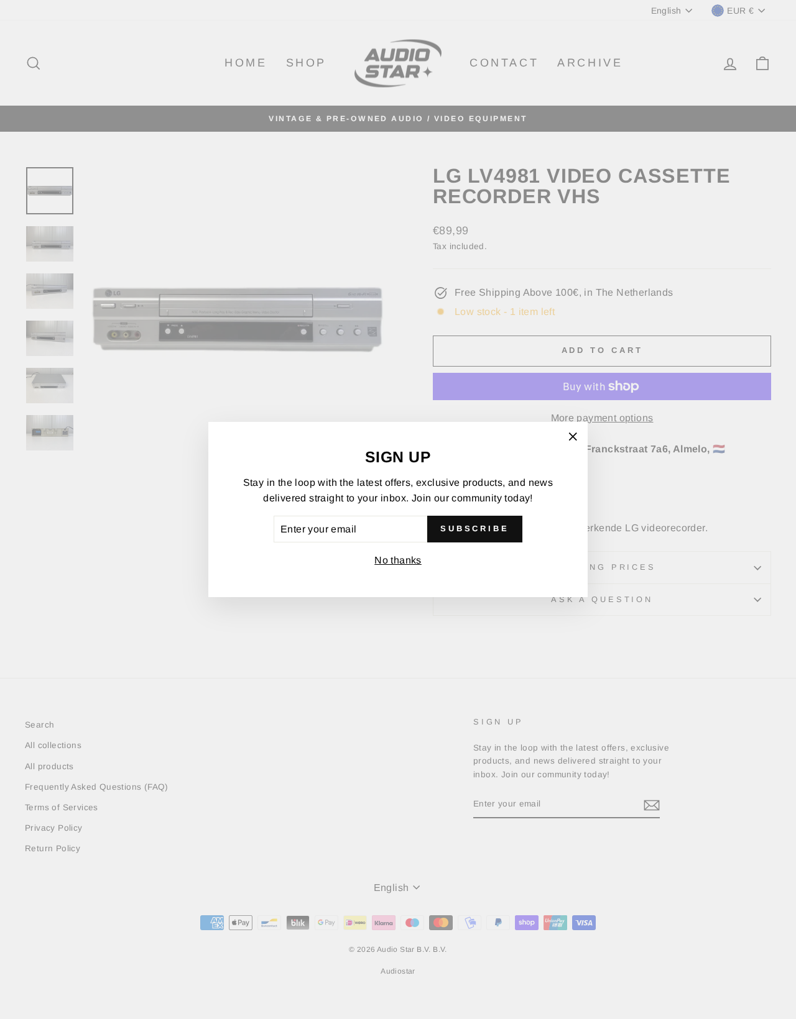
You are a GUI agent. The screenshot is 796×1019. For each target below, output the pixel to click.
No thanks (398, 560)
